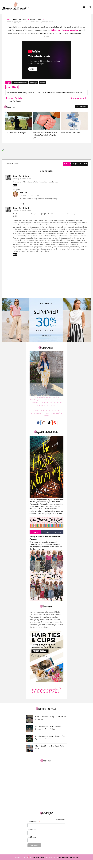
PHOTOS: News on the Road (15, 132)
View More (82, 107)
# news (42, 83)
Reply (15, 185)
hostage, (45, 22)
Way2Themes (38, 857)
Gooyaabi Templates (68, 857)
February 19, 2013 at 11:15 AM (30, 195)
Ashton (23, 192)
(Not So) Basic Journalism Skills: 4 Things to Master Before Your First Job (45, 135)
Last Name (31, 837)
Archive (58, 532)
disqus (75, 164)
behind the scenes (20, 19)
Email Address (33, 822)
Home (9, 19)
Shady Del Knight (21, 176)
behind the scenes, (35, 22)
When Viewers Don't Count (70, 132)
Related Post (10, 107)
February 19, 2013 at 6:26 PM (22, 210)
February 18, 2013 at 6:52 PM (22, 179)
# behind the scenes (19, 83)
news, (51, 22)
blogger (67, 164)
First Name (31, 829)
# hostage (33, 83)
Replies (17, 189)
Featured (35, 532)
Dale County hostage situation (64, 30)
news (40, 19)
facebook (83, 164)
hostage (33, 19)
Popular (46, 532)
